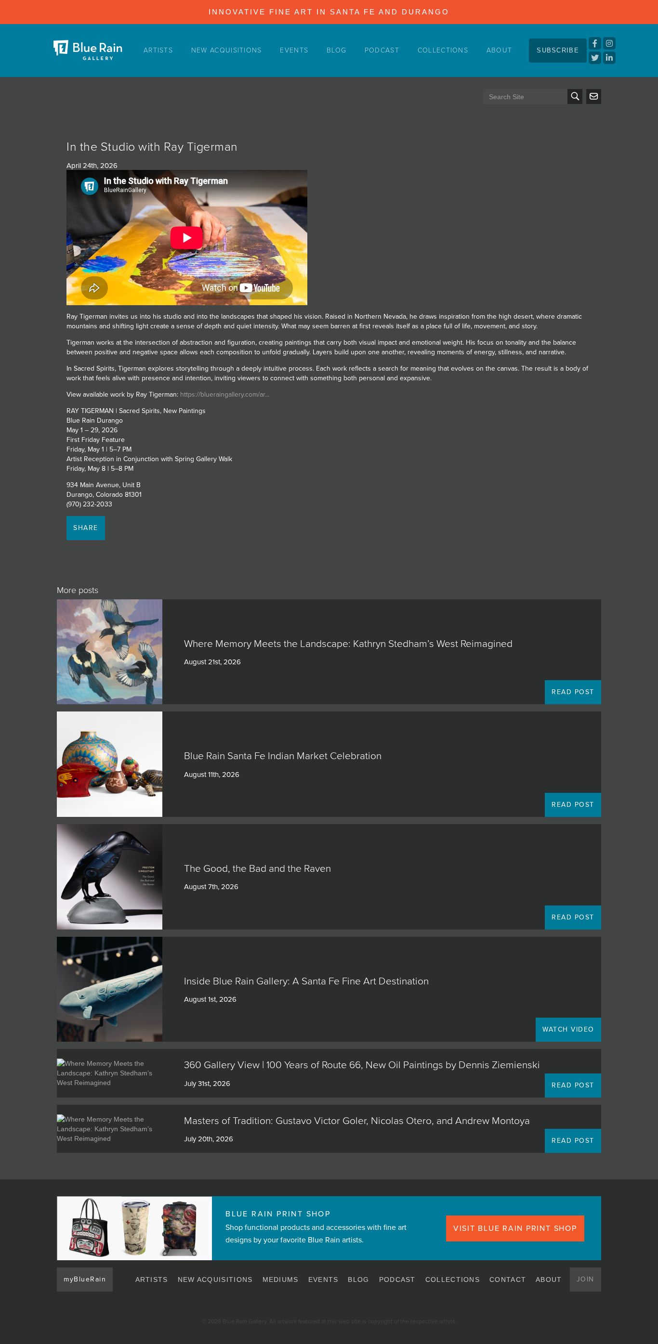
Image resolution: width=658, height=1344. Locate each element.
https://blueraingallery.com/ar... (224, 394)
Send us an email (593, 96)
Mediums (281, 1279)
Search (574, 96)
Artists (158, 50)
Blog (336, 50)
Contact (507, 1279)
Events (294, 50)
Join (585, 1279)
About (500, 50)
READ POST (573, 692)
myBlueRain (85, 1279)
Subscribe (558, 50)
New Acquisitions (226, 50)
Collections (443, 50)
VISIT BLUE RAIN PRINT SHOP (515, 1228)
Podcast (382, 50)
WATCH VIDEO (568, 1029)
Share (85, 528)
